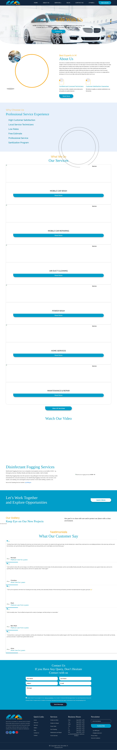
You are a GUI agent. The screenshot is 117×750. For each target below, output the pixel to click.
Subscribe (101, 726)
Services (58, 2)
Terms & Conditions (49, 698)
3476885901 (28, 482)
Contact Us (79, 2)
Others (91, 2)
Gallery (35, 727)
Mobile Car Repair (54, 723)
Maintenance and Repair (56, 732)
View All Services (58, 408)
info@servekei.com (97, 733)
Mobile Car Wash (54, 720)
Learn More (100, 500)
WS (62, 747)
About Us (46, 2)
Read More (66, 96)
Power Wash (53, 726)
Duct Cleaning (53, 729)
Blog (68, 2)
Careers (35, 735)
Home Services (54, 735)
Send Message (58, 704)
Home (36, 2)
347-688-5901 (96, 730)
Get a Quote (105, 3)
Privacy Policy (94, 735)
